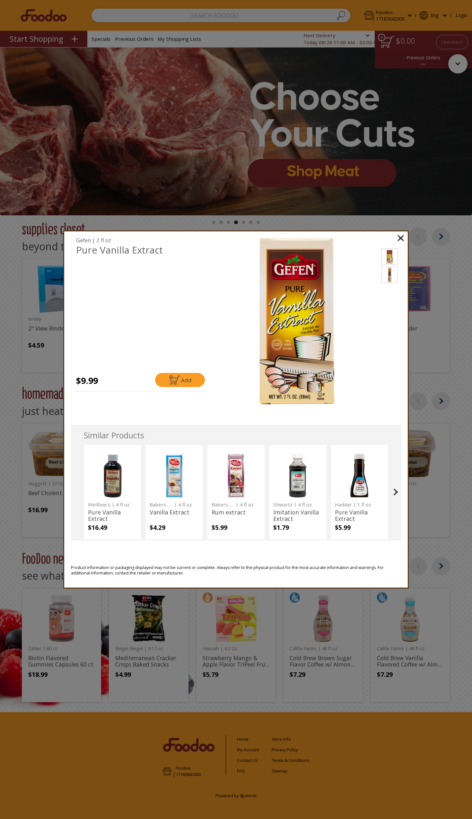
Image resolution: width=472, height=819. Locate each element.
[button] (297, 321)
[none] (112, 492)
